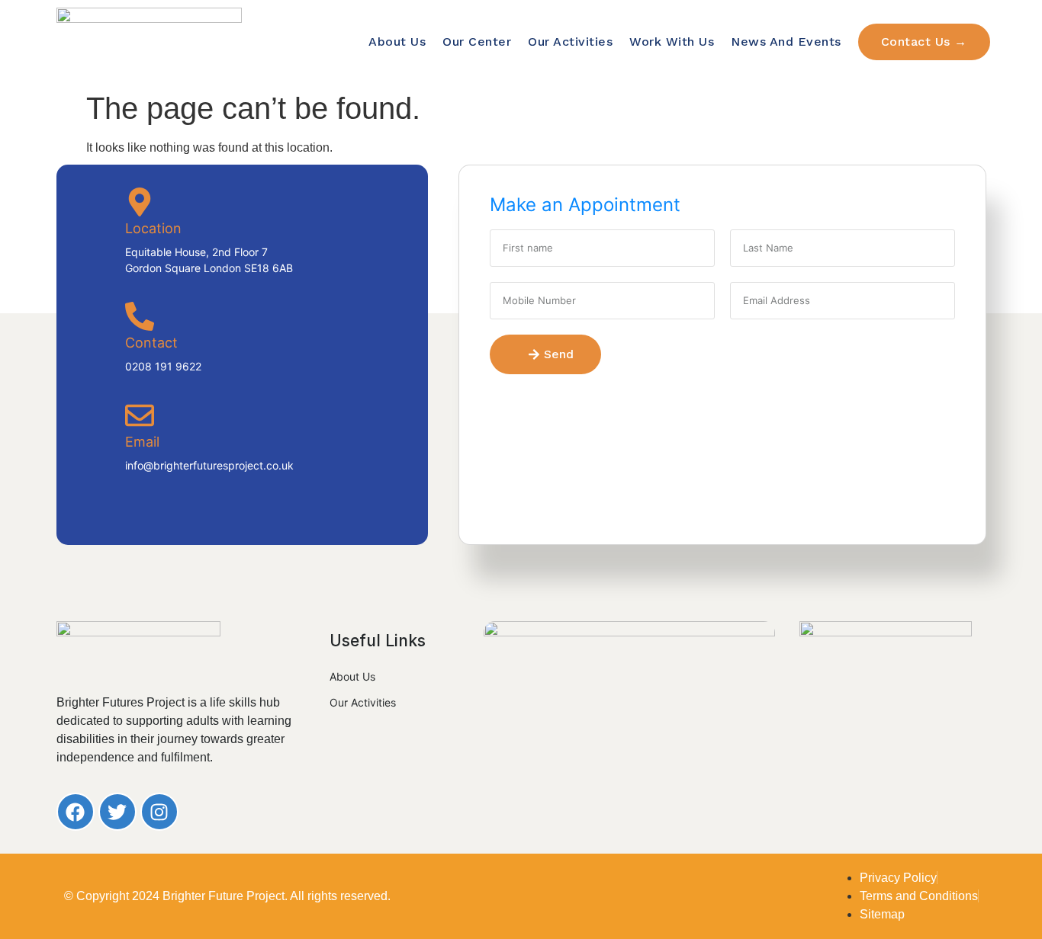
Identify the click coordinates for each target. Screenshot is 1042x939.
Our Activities (570, 41)
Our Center (476, 41)
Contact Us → (924, 41)
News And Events (786, 41)
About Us (397, 41)
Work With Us (671, 41)
